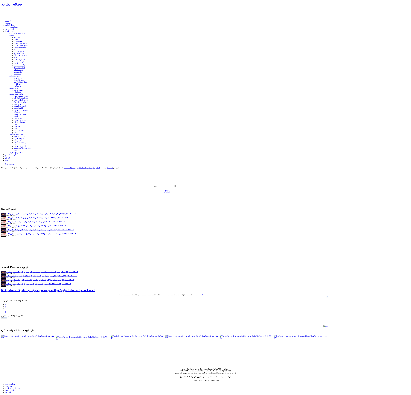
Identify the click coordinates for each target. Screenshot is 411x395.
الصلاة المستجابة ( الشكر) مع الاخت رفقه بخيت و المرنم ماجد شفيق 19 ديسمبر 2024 (36, 226)
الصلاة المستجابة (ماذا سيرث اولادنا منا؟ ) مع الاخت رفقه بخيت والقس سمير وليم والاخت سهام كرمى (42, 272)
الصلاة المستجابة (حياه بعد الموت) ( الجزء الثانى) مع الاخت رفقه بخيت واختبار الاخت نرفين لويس (40, 280)
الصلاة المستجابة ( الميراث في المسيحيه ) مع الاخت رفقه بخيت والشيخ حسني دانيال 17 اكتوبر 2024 (41, 234)
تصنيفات (167, 192)
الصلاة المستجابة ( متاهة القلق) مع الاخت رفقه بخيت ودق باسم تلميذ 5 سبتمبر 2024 (35, 222)
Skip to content (10, 164)
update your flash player (202, 295)
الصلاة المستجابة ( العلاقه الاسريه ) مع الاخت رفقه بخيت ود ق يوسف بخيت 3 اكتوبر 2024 (37, 217)
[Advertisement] (40, 13)
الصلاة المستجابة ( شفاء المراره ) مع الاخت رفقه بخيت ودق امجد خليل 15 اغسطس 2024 (48, 290)
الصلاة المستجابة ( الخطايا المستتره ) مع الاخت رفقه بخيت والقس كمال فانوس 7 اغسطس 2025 (40, 230)
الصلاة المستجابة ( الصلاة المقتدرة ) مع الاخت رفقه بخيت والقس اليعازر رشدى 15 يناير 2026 (38, 284)
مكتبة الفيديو (90, 168)
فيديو (166, 190)
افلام (98, 168)
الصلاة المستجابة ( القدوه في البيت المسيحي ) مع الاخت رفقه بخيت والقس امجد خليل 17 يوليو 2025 (41, 214)
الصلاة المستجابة (69, 168)
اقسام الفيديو (81, 168)
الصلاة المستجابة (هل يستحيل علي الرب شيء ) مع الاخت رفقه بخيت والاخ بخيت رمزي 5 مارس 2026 (41, 276)
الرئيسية (110, 168)
